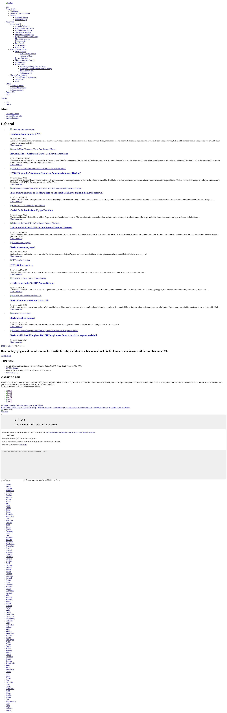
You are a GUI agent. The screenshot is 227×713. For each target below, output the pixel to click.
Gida (7, 7)
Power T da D (15, 24)
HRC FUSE (19, 47)
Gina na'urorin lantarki (18, 49)
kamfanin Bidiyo (21, 18)
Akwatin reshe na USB (24, 30)
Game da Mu (10, 9)
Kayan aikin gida (21, 58)
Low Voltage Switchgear (24, 35)
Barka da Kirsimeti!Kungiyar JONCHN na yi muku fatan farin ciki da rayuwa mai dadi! (53, 335)
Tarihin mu (14, 11)
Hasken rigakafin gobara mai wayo (33, 67)
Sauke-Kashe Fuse (45, 408)
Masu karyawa (20, 52)
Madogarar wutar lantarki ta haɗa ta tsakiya (36, 69)
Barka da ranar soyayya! (22, 247)
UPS (17, 81)
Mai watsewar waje (22, 39)
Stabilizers (19, 79)
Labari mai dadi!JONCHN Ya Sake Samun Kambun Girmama (41, 227)
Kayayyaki (10, 22)
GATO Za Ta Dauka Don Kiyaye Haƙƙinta (31, 210)
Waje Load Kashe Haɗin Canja (26, 37)
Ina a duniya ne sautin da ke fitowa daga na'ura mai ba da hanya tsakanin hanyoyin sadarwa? (56, 192)
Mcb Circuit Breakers (28, 54)
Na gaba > (9, 346)
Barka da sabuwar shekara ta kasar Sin (29, 300)
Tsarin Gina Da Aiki (100, 408)
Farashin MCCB (26, 56)
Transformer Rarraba (23, 32)
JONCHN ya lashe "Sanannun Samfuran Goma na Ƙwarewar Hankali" (45, 173)
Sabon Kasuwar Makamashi (25, 77)
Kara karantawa (16, 145)
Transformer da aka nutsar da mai (79, 408)
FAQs (8, 94)
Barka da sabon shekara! (22, 318)
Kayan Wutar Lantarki (18, 75)
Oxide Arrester (20, 41)
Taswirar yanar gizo (24, 405)
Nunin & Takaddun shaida (20, 13)
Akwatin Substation (22, 26)
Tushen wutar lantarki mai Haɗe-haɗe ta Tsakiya (19, 408)
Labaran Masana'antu (18, 88)
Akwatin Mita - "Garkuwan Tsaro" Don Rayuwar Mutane (39, 153)
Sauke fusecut (20, 45)
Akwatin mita (20, 62)
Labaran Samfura (16, 90)
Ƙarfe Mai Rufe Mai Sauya (119, 408)
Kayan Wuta (19, 64)
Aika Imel (4, 412)
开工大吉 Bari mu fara (21, 265)
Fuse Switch (19, 43)
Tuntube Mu (10, 92)
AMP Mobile (38, 405)
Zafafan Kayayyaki (8, 405)
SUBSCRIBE (6, 356)
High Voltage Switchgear (24, 28)
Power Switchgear (59, 408)
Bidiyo (12, 15)
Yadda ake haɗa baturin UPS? (25, 134)
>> (14, 346)
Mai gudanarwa (26, 73)
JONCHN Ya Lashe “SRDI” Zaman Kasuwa (32, 283)
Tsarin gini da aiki (26, 71)
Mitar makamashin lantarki (25, 60)
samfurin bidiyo (21, 20)
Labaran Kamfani (17, 86)
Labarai (8, 84)
